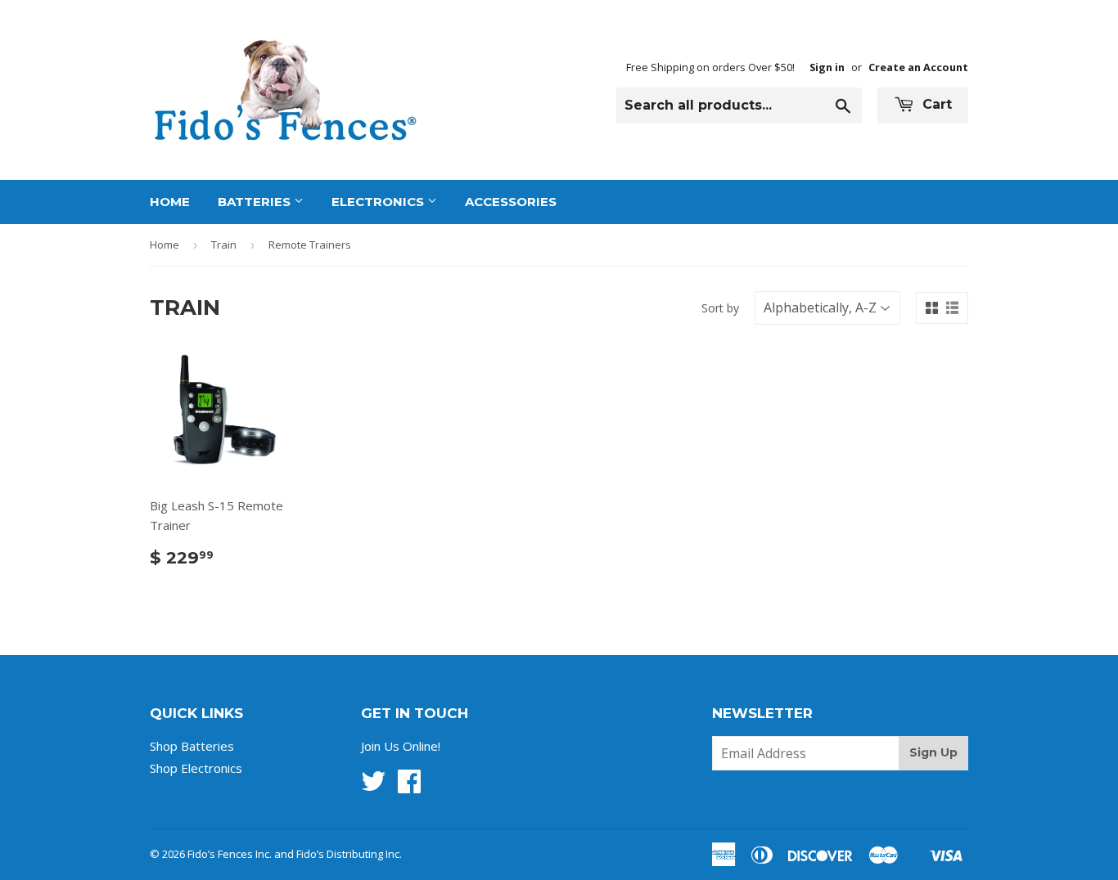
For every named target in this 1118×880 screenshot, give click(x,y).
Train (224, 244)
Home (170, 201)
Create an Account (918, 67)
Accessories (511, 201)
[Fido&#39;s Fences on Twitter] (373, 786)
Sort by (720, 308)
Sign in (827, 67)
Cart (935, 104)
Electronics (379, 201)
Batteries (256, 201)
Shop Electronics (196, 768)
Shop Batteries (192, 746)
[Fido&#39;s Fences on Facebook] (409, 786)
